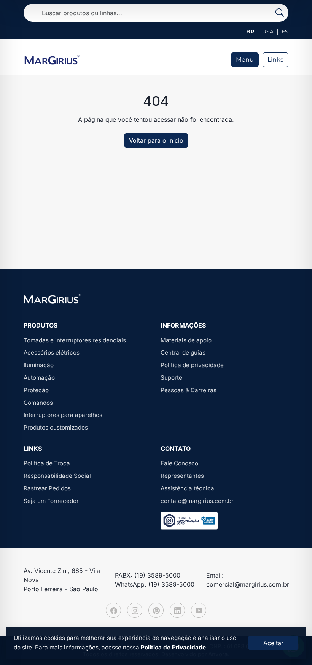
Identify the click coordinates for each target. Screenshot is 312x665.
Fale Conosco (179, 463)
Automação (39, 377)
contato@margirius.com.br (197, 500)
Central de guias (183, 352)
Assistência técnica (187, 488)
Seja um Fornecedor (51, 500)
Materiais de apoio (186, 340)
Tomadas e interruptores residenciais (75, 340)
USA (268, 32)
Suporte (171, 377)
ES (285, 32)
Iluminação (39, 365)
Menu (245, 59)
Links (275, 59)
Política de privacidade (192, 365)
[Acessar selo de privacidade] (189, 520)
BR (250, 32)
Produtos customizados (56, 427)
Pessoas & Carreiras (188, 390)
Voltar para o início (156, 140)
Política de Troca (47, 463)
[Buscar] (279, 12)
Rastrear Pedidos (47, 488)
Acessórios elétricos (52, 352)
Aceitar (273, 643)
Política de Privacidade (173, 647)
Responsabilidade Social (57, 475)
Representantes (182, 475)
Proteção (36, 390)
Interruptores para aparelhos (63, 414)
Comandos (38, 402)
